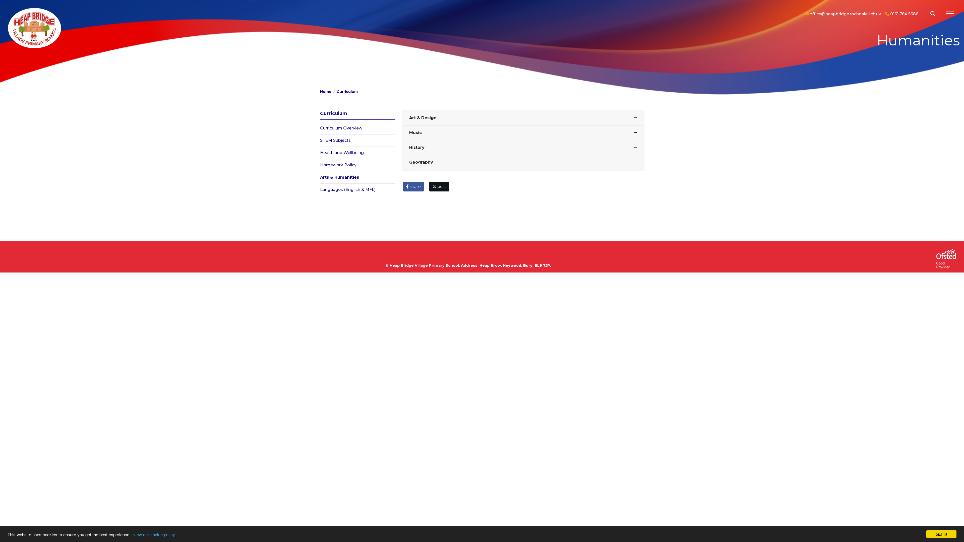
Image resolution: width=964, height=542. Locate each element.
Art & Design (423, 117)
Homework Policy (338, 165)
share (415, 186)
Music (415, 132)
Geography (421, 162)
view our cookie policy (154, 534)
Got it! (941, 534)
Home (325, 91)
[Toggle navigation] (949, 14)
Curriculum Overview (341, 128)
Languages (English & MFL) (348, 189)
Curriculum (347, 91)
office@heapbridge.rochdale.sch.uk (845, 14)
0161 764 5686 (903, 14)
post (441, 186)
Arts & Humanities (339, 177)
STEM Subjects (335, 140)
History (417, 147)
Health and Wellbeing (342, 152)
